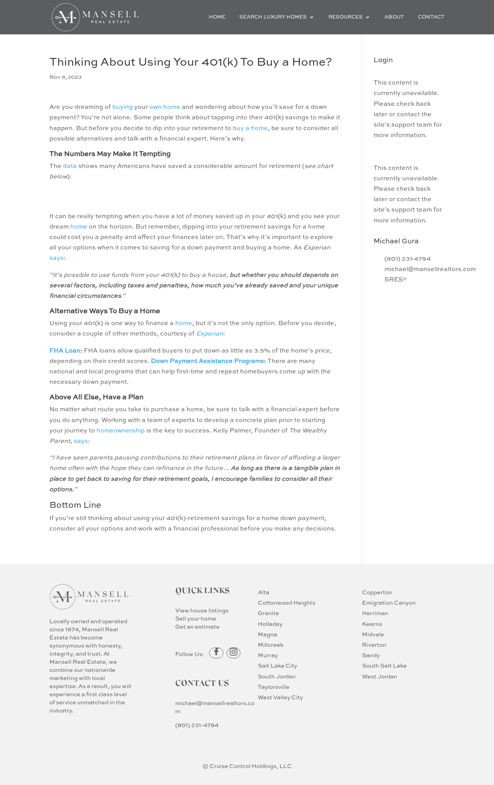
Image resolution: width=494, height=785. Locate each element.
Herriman (375, 613)
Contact (431, 17)
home (78, 227)
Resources (345, 17)
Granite (268, 613)
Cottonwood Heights (286, 603)
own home (164, 107)
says (56, 258)
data (70, 166)
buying (122, 107)
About (394, 17)
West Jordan (379, 677)
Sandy (371, 655)
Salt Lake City (277, 666)
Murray (268, 655)
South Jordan (277, 677)
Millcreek (270, 645)
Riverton (374, 645)
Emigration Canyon (389, 603)
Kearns (372, 624)
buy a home (250, 128)
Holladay (270, 624)
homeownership (120, 431)
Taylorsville (273, 687)
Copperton (377, 592)
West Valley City (280, 697)
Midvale (373, 634)
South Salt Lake (384, 666)
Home (217, 17)
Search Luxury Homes (273, 17)
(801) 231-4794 (196, 725)
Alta (263, 592)
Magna (267, 634)
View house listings (201, 611)
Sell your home (195, 619)
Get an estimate (197, 627)
